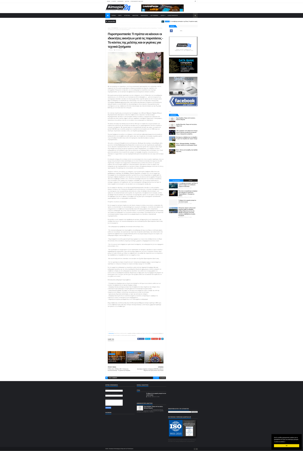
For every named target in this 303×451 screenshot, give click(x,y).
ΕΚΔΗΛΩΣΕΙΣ (144, 15)
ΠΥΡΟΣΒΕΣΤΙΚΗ (114, 28)
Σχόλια (190, 180)
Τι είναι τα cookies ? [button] (279, 441)
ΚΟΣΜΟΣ (150, 21)
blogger (156, 377)
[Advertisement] (136, 346)
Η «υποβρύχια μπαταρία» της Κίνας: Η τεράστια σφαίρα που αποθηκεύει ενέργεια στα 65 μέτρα (176, 21)
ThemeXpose (130, 448)
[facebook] (195, 1)
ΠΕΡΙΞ (120, 15)
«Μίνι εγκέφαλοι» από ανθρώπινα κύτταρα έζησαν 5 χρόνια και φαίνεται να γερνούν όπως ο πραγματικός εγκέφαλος (186, 132)
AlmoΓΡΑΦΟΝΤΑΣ (173, 15)
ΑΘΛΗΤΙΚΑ (135, 15)
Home (109, 28)
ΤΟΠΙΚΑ (113, 15)
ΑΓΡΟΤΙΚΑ (127, 15)
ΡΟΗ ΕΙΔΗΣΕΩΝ (176, 180)
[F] (195, 449)
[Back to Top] (197, 449)
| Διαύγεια (127, 1)
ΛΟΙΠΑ (162, 15)
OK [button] (286, 445)
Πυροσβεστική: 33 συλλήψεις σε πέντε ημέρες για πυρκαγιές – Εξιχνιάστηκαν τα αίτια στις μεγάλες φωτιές (117, 359)
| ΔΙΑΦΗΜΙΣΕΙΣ (120, 1)
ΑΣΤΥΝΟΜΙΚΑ (154, 15)
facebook (162, 377)
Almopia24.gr (111, 333)
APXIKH (108, 1)
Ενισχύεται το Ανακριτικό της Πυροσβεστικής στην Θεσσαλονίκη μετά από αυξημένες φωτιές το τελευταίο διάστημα (134, 358)
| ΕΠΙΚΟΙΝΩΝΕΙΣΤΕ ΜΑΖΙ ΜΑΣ (136, 1)
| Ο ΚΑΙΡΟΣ (113, 1)
